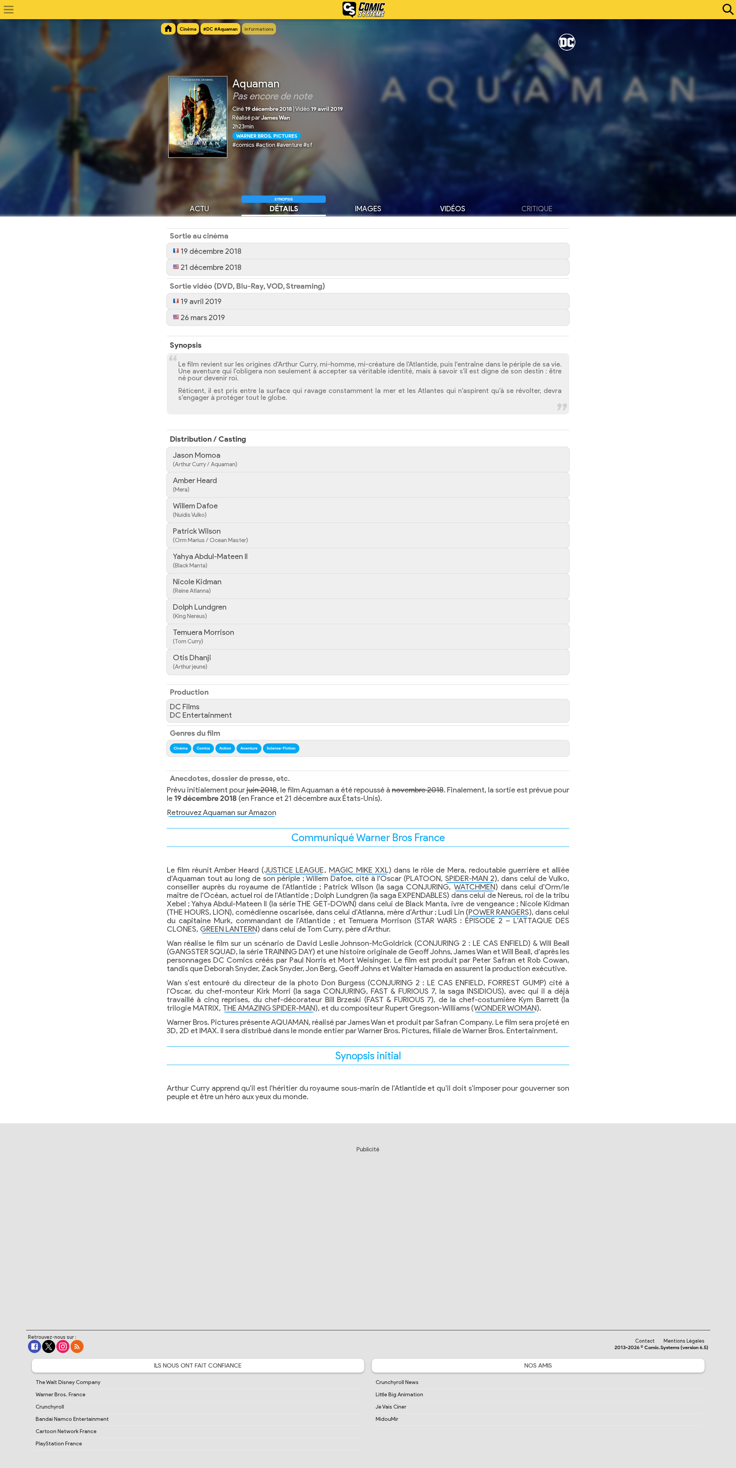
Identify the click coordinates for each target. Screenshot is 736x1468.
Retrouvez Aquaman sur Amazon (221, 812)
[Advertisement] (368, 1230)
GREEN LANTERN (228, 929)
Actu (199, 208)
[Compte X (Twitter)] (48, 1346)
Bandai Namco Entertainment (72, 1419)
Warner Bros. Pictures (266, 135)
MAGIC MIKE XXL (359, 870)
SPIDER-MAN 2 (470, 878)
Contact (645, 1341)
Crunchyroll (50, 1407)
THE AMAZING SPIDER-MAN (269, 1008)
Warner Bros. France (60, 1394)
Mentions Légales (684, 1341)
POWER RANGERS (498, 912)
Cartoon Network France (66, 1431)
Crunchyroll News (397, 1382)
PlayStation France (59, 1443)
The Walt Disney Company (68, 1382)
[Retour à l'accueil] (364, 9)
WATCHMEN (474, 886)
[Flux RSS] (77, 1346)
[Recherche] (726, 9)
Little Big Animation (399, 1394)
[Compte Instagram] (62, 1346)
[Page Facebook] (34, 1346)
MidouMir (387, 1419)
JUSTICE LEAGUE (294, 870)
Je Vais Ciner (391, 1407)
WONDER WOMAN (505, 1008)
